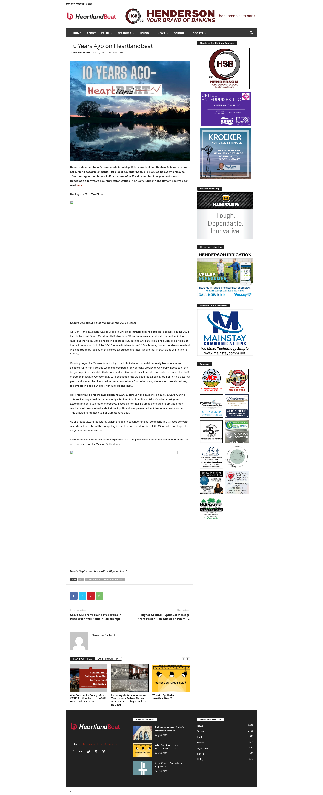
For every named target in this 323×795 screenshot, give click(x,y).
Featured (124, 33)
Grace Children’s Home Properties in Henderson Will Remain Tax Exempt (95, 617)
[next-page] (188, 659)
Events (201, 742)
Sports (198, 33)
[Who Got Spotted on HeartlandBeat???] (142, 750)
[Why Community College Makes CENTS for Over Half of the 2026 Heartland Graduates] (88, 678)
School (179, 33)
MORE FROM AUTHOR (108, 658)
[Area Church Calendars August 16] (142, 768)
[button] (251, 33)
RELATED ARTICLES (82, 658)
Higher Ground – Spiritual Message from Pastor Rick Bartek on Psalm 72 (164, 617)
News (161, 33)
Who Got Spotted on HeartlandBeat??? (166, 746)
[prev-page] (183, 659)
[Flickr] (81, 751)
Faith (105, 33)
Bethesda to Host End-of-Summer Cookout (169, 729)
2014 (81, 579)
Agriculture (203, 748)
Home (77, 33)
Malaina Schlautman (113, 579)
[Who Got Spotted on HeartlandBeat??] (171, 678)
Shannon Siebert (81, 52)
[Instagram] (89, 751)
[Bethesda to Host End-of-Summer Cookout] (142, 733)
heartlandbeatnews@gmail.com (100, 744)
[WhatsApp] (99, 596)
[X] (82, 596)
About (91, 33)
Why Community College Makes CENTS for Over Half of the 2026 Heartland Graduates (88, 698)
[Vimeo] (104, 751)
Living (144, 33)
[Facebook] (74, 596)
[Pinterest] (91, 596)
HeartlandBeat (93, 579)
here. (79, 185)
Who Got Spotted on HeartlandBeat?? (163, 696)
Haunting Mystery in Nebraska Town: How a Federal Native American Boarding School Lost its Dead (129, 699)
